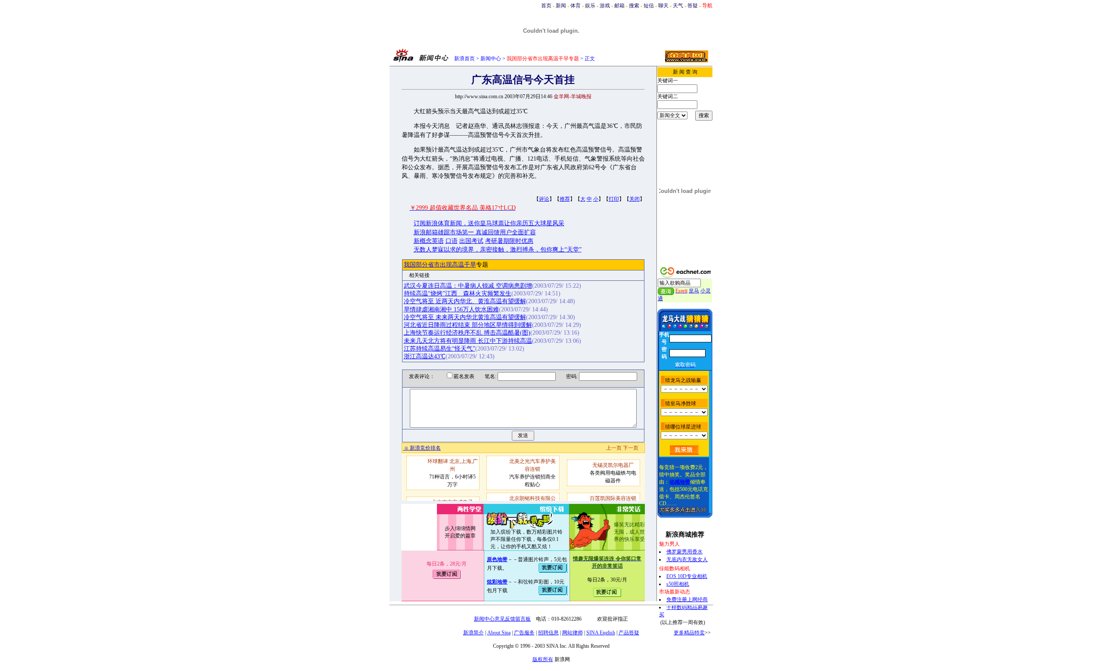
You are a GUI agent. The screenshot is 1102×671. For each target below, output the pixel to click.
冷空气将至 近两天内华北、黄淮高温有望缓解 (465, 301)
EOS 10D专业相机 (686, 576)
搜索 (634, 6)
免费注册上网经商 (687, 599)
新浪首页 (464, 59)
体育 (575, 6)
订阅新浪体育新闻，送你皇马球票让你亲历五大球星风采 (489, 223)
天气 (678, 6)
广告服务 (524, 633)
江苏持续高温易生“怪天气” (439, 348)
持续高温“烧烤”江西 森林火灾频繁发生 (457, 293)
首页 (546, 6)
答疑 (692, 6)
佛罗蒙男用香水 (684, 552)
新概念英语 (429, 241)
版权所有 (542, 659)
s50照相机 (677, 584)
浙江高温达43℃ (425, 356)
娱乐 (590, 6)
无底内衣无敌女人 (687, 559)
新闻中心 (490, 59)
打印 (614, 199)
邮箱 (619, 6)
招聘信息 (548, 633)
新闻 (561, 6)
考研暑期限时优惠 (509, 241)
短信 (649, 6)
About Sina (499, 633)
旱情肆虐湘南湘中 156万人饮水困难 (451, 309)
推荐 (565, 199)
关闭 (634, 199)
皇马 (694, 291)
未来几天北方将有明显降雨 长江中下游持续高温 (468, 341)
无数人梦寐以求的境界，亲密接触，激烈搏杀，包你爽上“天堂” (498, 249)
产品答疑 (629, 633)
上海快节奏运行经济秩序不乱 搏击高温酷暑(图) (467, 332)
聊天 (663, 6)
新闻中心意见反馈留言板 (502, 619)
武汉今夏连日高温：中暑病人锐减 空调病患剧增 (468, 286)
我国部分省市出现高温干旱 (440, 264)
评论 (544, 199)
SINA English (600, 633)
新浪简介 (473, 633)
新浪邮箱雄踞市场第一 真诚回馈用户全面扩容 (475, 232)
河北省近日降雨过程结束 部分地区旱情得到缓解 (468, 325)
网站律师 (572, 633)
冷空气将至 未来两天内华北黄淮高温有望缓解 (465, 317)
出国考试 (471, 241)
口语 (452, 241)
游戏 (605, 6)
